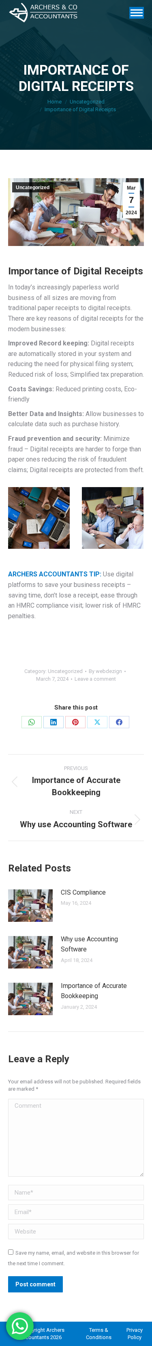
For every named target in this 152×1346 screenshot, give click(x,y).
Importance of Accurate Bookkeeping (94, 991)
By (105, 671)
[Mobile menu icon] (136, 13)
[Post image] (30, 905)
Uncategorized (32, 187)
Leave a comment (95, 679)
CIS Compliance (83, 892)
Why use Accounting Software (89, 944)
